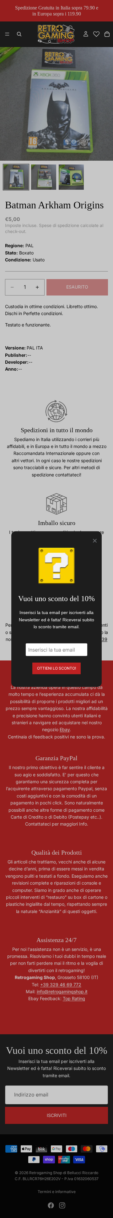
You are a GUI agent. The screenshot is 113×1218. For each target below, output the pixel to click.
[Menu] (7, 34)
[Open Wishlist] (96, 34)
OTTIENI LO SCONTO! (56, 668)
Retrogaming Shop (45, 1172)
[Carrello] (107, 34)
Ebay (65, 729)
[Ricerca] (19, 34)
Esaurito (77, 287)
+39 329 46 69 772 (60, 984)
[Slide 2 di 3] (43, 177)
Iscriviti (57, 1115)
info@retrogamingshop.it (62, 991)
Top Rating (74, 998)
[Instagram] (62, 1205)
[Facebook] (51, 1205)
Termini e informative (57, 1191)
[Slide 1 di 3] (16, 177)
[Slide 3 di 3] (71, 177)
